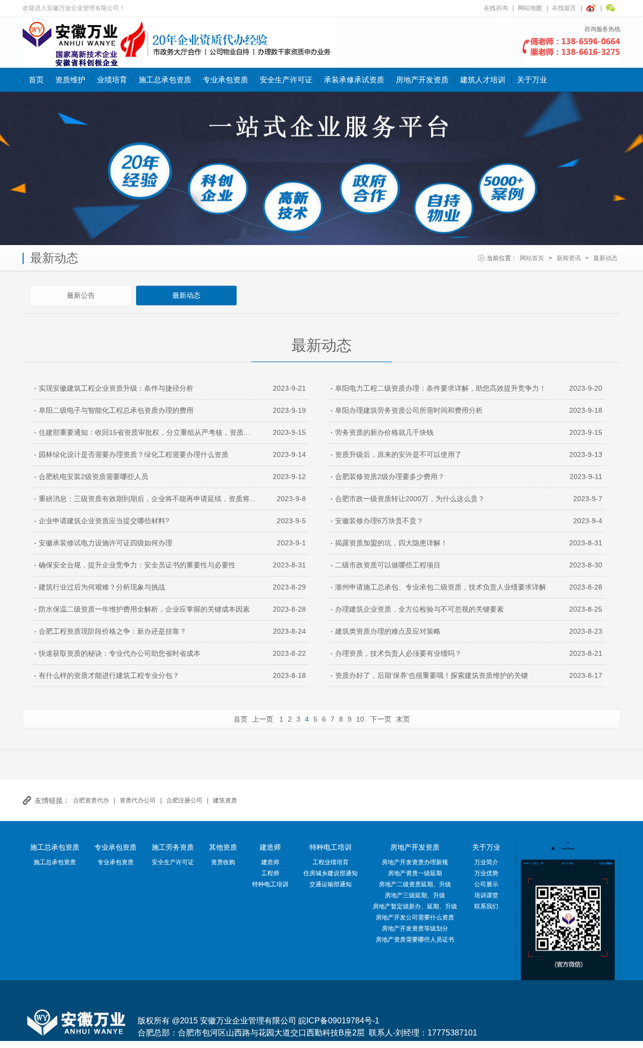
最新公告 (81, 295)
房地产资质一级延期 (415, 873)
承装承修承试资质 (354, 79)
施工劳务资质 (173, 847)
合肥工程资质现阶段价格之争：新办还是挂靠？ (112, 631)
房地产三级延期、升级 (415, 895)
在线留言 (564, 8)
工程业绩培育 (330, 862)
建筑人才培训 (482, 79)
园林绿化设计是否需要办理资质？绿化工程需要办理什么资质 (134, 454)
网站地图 (530, 8)
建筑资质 (225, 800)
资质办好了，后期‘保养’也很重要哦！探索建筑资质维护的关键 (431, 675)
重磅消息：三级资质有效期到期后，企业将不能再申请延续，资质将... (147, 499)
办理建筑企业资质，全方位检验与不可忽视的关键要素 (419, 609)
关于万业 (532, 79)
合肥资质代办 (91, 800)
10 (360, 719)
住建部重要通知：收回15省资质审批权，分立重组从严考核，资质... (144, 432)
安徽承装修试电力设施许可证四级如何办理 (105, 543)
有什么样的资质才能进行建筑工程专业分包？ (109, 675)
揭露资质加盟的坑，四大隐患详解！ (391, 543)
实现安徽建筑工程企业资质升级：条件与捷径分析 (116, 388)
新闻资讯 (569, 258)
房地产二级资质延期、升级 (415, 884)
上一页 (262, 719)
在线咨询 (496, 8)
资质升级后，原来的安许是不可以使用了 (398, 454)
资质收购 (223, 862)
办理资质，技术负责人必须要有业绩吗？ (398, 653)
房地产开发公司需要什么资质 (415, 917)
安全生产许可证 (286, 79)
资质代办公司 (138, 800)
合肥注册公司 (184, 800)
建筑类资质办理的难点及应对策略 (388, 631)
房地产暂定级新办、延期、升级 (415, 906)
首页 (36, 79)
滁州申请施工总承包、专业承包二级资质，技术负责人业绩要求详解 (440, 587)
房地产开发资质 (422, 79)
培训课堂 (486, 895)
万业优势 (486, 873)
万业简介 (486, 862)
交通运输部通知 (330, 884)
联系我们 (486, 906)
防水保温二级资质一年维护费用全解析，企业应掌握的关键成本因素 (144, 609)
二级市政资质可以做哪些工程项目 (388, 565)
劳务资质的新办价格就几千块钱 (384, 432)
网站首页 (532, 258)
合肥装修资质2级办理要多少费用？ (390, 477)
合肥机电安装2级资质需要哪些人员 (93, 477)
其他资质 (223, 847)
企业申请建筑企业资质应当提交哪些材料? (104, 521)
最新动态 (605, 258)
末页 (403, 719)
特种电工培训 (270, 884)
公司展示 (486, 884)
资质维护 (70, 79)
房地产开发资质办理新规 (415, 862)
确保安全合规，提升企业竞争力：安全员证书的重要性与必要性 (137, 565)
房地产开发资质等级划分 (415, 928)
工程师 (270, 873)
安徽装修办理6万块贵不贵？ (379, 521)
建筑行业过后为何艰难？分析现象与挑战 (102, 587)
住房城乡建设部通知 (330, 873)
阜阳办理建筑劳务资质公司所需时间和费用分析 (409, 410)
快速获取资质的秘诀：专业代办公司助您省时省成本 (119, 653)
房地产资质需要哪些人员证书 (415, 939)
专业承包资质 (225, 79)
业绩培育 (112, 79)
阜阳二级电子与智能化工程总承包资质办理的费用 (116, 410)
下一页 (380, 719)
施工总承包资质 (165, 79)
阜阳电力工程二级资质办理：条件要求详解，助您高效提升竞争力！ (440, 388)
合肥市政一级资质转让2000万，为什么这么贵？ (410, 499)
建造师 (270, 847)
